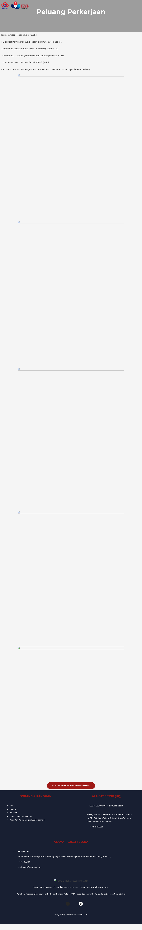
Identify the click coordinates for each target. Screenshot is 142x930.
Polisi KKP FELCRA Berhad (21, 816)
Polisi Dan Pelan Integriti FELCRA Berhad (27, 820)
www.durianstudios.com (77, 914)
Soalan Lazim (103, 887)
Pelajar (13, 809)
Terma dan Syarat (88, 887)
